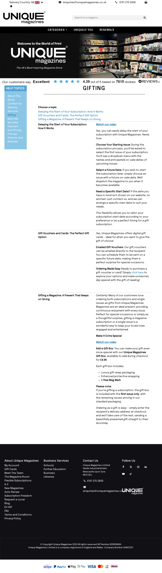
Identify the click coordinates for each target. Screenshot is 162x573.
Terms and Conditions (18, 514)
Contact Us (15, 103)
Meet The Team (13, 473)
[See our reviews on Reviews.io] (81, 81)
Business (49, 473)
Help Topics (15, 88)
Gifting (12, 115)
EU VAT (8, 507)
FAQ (6, 511)
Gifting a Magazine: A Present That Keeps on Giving (69, 119)
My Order (13, 122)
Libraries (49, 477)
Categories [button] (56, 30)
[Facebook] (123, 467)
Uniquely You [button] (83, 30)
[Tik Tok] (130, 474)
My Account (11, 465)
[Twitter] (130, 467)
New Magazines (14, 488)
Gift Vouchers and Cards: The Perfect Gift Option (68, 115)
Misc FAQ (13, 119)
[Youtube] (123, 474)
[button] (11, 6)
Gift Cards (10, 469)
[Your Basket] (145, 2)
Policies (12, 134)
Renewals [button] (107, 30)
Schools (49, 465)
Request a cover (14, 499)
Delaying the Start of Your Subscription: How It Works (70, 111)
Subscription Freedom (18, 495)
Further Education (55, 469)
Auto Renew (11, 492)
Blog (7, 503)
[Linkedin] (145, 467)
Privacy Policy (12, 518)
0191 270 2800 (94, 481)
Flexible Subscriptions (17, 480)
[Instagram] (138, 467)
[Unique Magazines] (140, 491)
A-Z (6, 484)
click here (137, 272)
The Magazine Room (16, 477)
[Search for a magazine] (144, 18)
